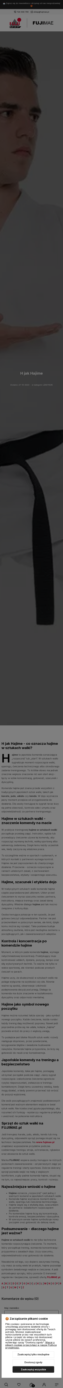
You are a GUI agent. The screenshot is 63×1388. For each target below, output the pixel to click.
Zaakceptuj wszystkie (33, 1369)
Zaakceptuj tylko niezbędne (33, 1354)
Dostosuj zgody (33, 1362)
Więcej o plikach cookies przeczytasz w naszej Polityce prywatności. (31, 1345)
